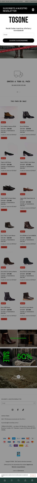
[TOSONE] (4, 480)
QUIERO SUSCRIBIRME (18, 40)
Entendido (33, 475)
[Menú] (11, 480)
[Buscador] (18, 480)
